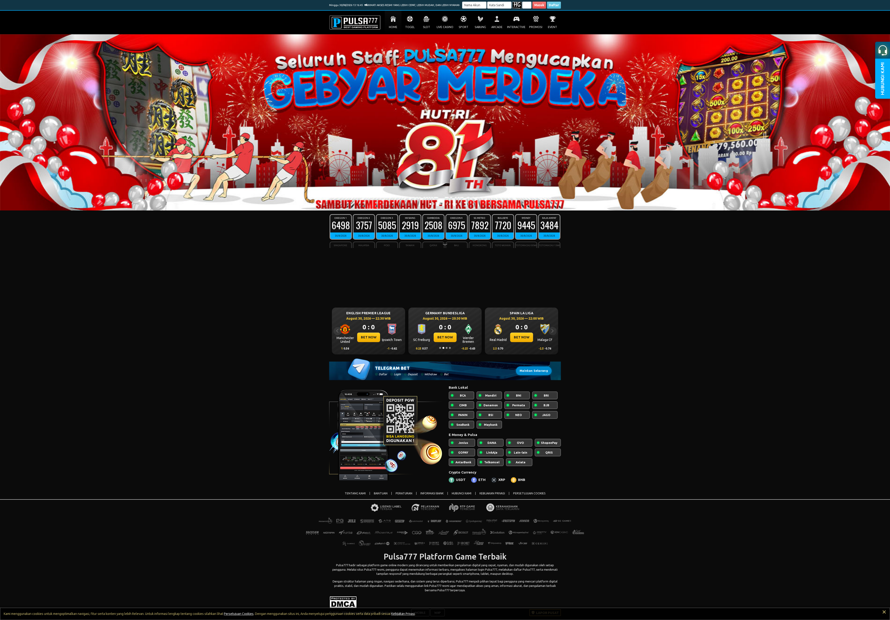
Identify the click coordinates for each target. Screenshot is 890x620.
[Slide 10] (460, 204)
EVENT (552, 27)
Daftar (554, 5)
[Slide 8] (453, 204)
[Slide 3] (437, 204)
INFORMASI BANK (432, 493)
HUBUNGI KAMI (461, 493)
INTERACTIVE (516, 27)
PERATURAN (404, 493)
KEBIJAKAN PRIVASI (492, 493)
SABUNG (480, 27)
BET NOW (368, 337)
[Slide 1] (430, 204)
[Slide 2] (434, 204)
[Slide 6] (447, 204)
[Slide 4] (440, 204)
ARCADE (496, 27)
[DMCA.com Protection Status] (343, 602)
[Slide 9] (456, 204)
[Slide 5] (443, 204)
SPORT (463, 27)
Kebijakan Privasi (403, 614)
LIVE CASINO (445, 27)
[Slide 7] (450, 204)
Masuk (539, 5)
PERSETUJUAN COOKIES (529, 493)
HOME (393, 27)
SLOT (426, 27)
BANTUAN (381, 493)
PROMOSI (535, 27)
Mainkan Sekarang (534, 370)
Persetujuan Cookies (239, 614)
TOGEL (410, 27)
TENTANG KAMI (355, 493)
